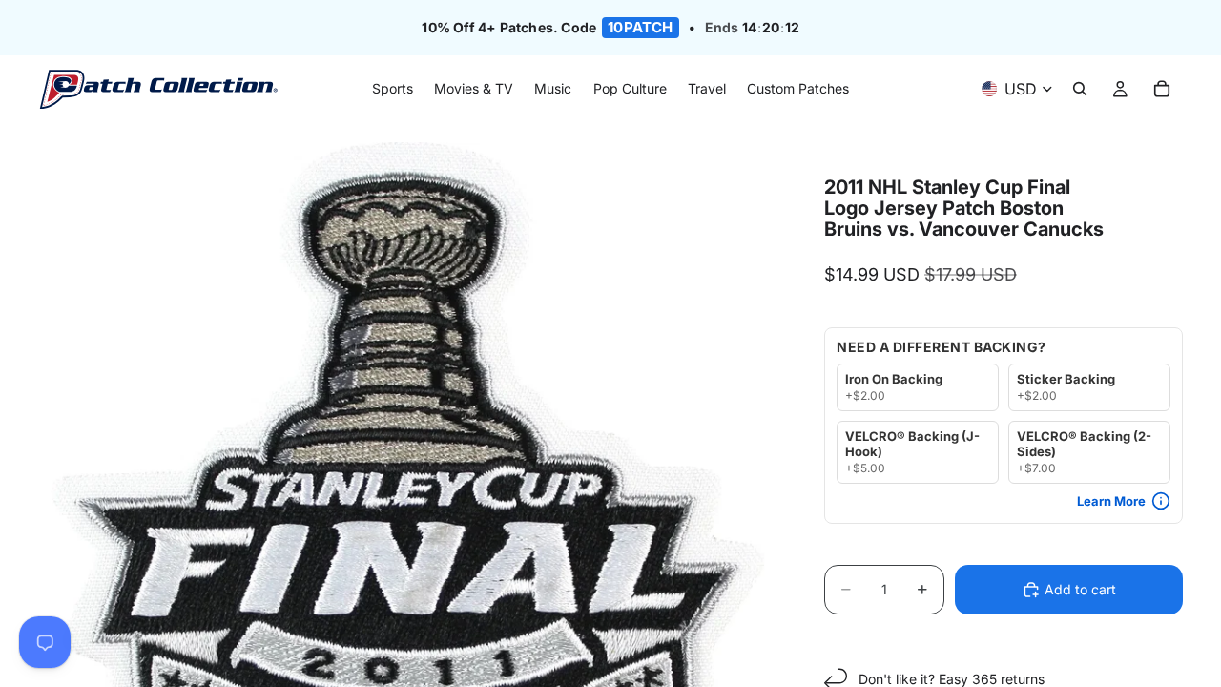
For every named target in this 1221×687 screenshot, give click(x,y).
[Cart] (1162, 90)
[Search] (1080, 90)
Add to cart (1080, 589)
